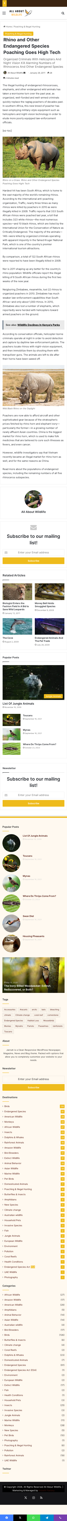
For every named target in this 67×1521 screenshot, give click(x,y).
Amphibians (10, 1199)
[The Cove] (17, 626)
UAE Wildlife (10, 1272)
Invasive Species (13, 1225)
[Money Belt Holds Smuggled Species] (49, 591)
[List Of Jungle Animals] (11, 843)
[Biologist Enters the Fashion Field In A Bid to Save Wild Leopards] (17, 591)
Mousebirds (48, 1020)
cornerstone (52, 1015)
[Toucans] (11, 720)
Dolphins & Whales (14, 1137)
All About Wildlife (15, 73)
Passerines (43, 1026)
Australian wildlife (13, 1215)
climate (7, 1015)
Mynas (26, 729)
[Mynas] (11, 734)
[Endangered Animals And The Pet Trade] (49, 626)
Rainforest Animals (14, 1142)
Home (8, 26)
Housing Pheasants (33, 936)
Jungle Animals (12, 1236)
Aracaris (23, 1009)
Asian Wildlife (11, 1168)
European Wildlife (13, 1241)
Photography (11, 1277)
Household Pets (12, 1220)
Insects (8, 1132)
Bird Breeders (11, 1153)
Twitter (6, 1468)
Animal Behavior (12, 1163)
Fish (6, 1230)
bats (44, 1009)
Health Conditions (13, 1261)
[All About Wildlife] (21, 13)
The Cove (8, 637)
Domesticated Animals (16, 1184)
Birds (7, 1106)
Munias (7, 1026)
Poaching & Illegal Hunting (27, 26)
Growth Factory (46, 1490)
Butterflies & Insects (15, 1194)
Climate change (22, 1015)
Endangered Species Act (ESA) (20, 1370)
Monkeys (9, 1122)
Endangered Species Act (19, 1267)
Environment (11, 1246)
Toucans (28, 715)
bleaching (54, 1009)
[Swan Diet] (11, 923)
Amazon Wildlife (12, 1147)
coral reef (38, 1015)
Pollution (8, 1251)
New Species (11, 1204)
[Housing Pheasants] (11, 943)
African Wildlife (12, 1127)
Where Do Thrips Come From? (39, 744)
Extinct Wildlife (12, 1158)
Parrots (30, 1026)
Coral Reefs (10, 1256)
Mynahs (19, 1026)
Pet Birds (9, 1179)
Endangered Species (13, 1020)
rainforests (57, 1026)
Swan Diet (28, 916)
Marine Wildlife (12, 1173)
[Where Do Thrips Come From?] (11, 749)
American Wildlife (13, 1116)
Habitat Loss (33, 1020)
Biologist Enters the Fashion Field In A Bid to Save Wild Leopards (16, 606)
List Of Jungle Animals (18, 703)
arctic (34, 1009)
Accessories (9, 1009)
